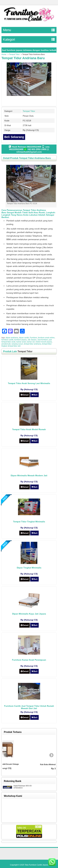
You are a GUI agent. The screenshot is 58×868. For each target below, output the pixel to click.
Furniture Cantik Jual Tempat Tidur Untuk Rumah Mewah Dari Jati (29, 707)
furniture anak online (46, 338)
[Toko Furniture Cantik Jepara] (29, 22)
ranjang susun (17, 344)
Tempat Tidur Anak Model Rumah (29, 429)
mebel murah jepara (44, 342)
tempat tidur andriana (32, 344)
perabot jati (6, 344)
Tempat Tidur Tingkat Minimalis (29, 521)
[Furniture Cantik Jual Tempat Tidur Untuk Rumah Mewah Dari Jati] (29, 699)
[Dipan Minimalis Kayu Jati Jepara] (29, 607)
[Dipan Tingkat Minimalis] (29, 563)
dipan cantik (24, 338)
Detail (26, 395)
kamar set (31, 342)
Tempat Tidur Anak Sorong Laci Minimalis (29, 383)
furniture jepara (20, 340)
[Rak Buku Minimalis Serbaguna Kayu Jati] (29, 749)
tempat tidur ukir (14, 346)
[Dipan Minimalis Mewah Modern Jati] (29, 467)
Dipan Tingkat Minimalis (29, 567)
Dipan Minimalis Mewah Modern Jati (29, 475)
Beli (35, 395)
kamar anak (21, 342)
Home (3, 54)
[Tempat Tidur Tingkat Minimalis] (29, 514)
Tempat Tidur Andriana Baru (23, 58)
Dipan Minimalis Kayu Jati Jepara (29, 614)
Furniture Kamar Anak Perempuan (29, 660)
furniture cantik (7, 340)
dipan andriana (12, 338)
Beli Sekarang (14, 137)
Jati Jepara (32, 340)
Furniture (33, 338)
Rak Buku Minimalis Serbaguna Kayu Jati (29, 764)
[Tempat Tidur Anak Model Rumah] (29, 425)
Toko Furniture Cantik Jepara (36, 865)
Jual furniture (42, 340)
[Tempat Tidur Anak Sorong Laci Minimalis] (29, 379)
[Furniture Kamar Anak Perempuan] (29, 654)
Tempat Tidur (14, 54)
